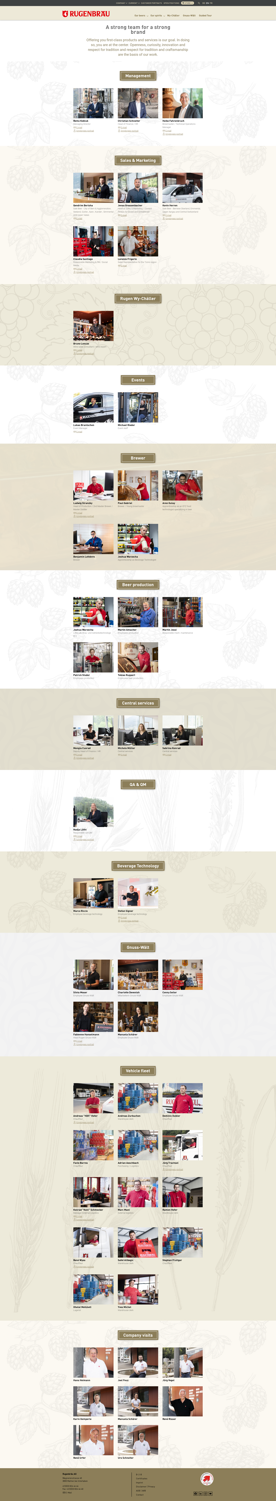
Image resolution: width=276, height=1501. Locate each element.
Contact (139, 1494)
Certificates (141, 1478)
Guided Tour (205, 15)
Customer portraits (151, 3)
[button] (126, 3)
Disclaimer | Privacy (145, 1486)
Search (199, 3)
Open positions (171, 3)
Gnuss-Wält (189, 15)
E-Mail (69, 1492)
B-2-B (139, 1474)
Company (120, 3)
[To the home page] (73, 13)
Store (188, 3)
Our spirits (156, 15)
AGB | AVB (141, 1490)
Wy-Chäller (173, 15)
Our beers (140, 15)
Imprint (139, 1482)
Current (133, 3)
